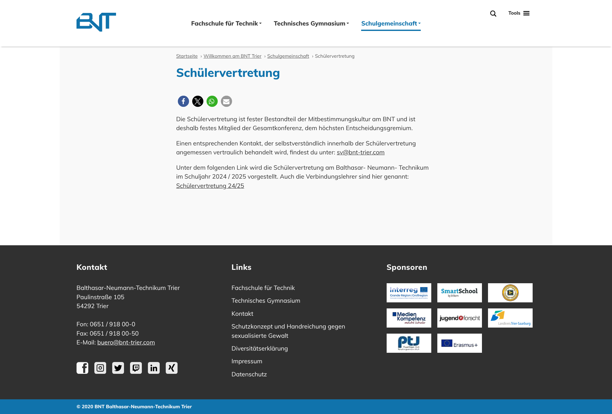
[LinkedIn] (154, 371)
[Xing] (172, 371)
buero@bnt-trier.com (126, 342)
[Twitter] (118, 371)
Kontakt (242, 313)
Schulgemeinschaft (389, 23)
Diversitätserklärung (259, 348)
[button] (183, 101)
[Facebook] (82, 371)
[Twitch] (136, 371)
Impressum (246, 361)
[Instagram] (100, 371)
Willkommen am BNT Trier (232, 56)
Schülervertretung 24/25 (210, 185)
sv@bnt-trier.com (361, 152)
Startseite (187, 56)
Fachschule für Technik (224, 23)
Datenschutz (249, 374)
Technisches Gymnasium (309, 23)
